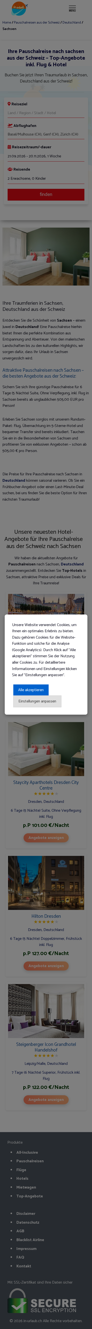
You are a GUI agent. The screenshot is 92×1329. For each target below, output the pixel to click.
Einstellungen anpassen (37, 701)
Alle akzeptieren (31, 690)
